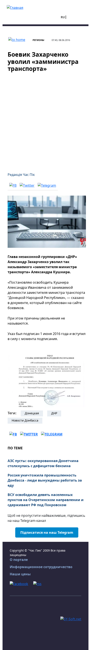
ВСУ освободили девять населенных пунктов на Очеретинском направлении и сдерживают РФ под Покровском (46, 499)
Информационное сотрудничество (41, 567)
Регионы (38, 40)
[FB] (13, 185)
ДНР (54, 413)
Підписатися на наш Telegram (46, 532)
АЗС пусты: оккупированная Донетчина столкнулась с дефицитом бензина (43, 463)
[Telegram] (47, 185)
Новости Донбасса (25, 420)
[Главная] (15, 7)
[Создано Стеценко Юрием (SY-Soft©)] (70, 618)
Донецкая (32, 413)
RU (63, 17)
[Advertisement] (45, 119)
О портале (19, 559)
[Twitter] (27, 185)
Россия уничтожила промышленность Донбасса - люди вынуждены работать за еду (45, 480)
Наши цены (20, 574)
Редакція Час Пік (21, 174)
